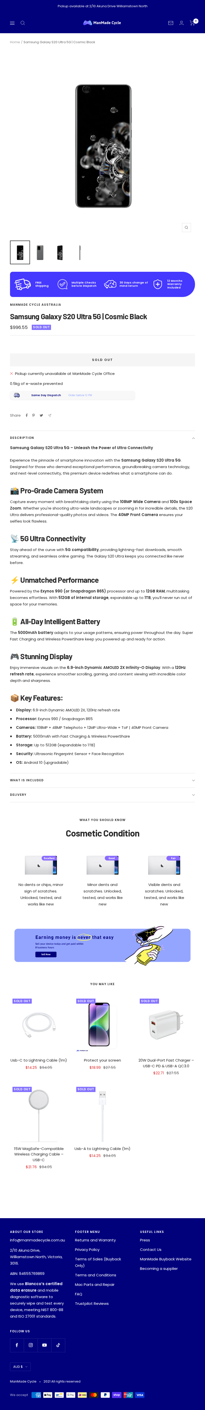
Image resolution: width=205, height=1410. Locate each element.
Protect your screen (102, 1060)
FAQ (78, 1294)
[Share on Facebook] (27, 415)
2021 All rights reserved (62, 1381)
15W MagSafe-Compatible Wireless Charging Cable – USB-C (39, 1154)
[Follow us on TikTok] (58, 1345)
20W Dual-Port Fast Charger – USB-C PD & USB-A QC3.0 (166, 1063)
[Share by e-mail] (49, 415)
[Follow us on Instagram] (31, 1345)
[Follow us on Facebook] (17, 1345)
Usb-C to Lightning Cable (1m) (38, 1060)
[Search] (22, 23)
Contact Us (151, 1249)
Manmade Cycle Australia (35, 304)
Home (15, 42)
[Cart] (192, 22)
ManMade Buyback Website (166, 1259)
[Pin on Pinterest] (33, 415)
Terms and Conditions (95, 1275)
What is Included (27, 780)
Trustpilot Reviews (92, 1303)
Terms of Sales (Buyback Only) (98, 1262)
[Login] (181, 23)
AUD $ (18, 1366)
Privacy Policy (87, 1249)
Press (145, 1240)
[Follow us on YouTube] (44, 1345)
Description (22, 438)
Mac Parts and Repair (94, 1284)
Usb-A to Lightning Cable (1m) (102, 1148)
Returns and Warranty (95, 1240)
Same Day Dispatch (46, 395)
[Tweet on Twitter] (41, 415)
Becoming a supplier (159, 1268)
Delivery (18, 795)
